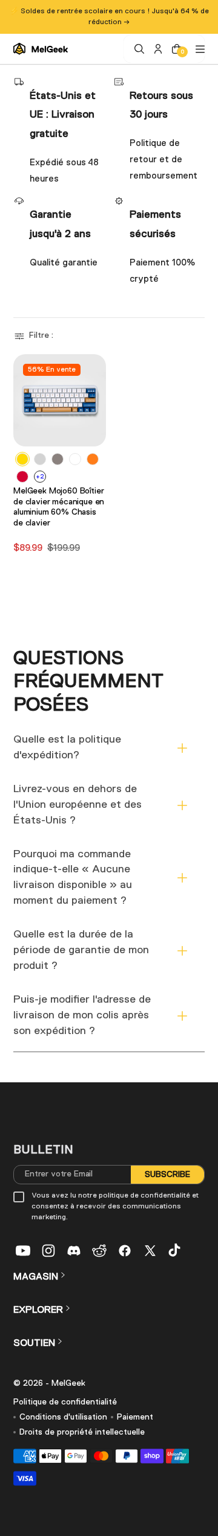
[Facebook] (124, 1250)
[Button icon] (93, 432)
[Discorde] (74, 1250)
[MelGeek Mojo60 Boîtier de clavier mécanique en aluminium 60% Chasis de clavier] (59, 400)
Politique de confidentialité (65, 1402)
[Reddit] (99, 1250)
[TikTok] (175, 1250)
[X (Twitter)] (150, 1250)
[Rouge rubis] (22, 476)
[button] (35, 336)
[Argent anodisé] (40, 459)
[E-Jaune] (22, 459)
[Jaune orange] (92, 459)
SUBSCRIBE (167, 1174)
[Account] (156, 49)
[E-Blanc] (75, 459)
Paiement (135, 1417)
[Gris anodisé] (57, 459)
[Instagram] (48, 1250)
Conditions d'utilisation (63, 1417)
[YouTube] (23, 1250)
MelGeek (68, 1383)
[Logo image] (40, 49)
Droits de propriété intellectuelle (82, 1432)
